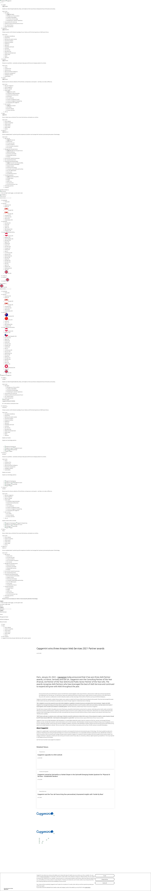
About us (6, 132)
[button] (5, 281)
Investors (40, 817)
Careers (6, 79)
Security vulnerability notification (45, 824)
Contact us (43, 856)
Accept (104, 875)
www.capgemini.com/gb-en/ (54, 739)
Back (8, 14)
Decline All (105, 882)
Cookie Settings (44, 865)
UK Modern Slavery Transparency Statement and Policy (48, 825)
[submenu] (6, 487)
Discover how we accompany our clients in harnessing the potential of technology (20, 598)
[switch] (12, 193)
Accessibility (41, 821)
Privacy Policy (41, 822)
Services (6, 60)
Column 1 (40, 845)
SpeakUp (42, 869)
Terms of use (41, 819)
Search (1, 601)
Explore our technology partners (9, 440)
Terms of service (44, 871)
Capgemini (62, 677)
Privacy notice (43, 866)
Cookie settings (41, 827)
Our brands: (39, 836)
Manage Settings (105, 879)
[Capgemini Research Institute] (76, 399)
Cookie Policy (43, 863)
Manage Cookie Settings (44, 876)
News (5, 114)
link (3, 6)
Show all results (3, 621)
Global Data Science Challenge (83, 700)
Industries (6, 29)
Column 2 (40, 857)
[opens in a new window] (75, 672)
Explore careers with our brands (9, 520)
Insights (6, 6)
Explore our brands (6, 437)
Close (1, 607)
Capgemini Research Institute (8, 401)
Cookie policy (41, 828)
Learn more (4, 11)
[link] (5, 0)
